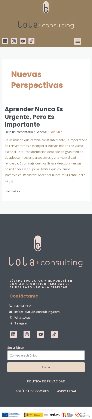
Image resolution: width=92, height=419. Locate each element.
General (41, 132)
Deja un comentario (19, 132)
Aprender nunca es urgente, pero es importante (34, 117)
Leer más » (13, 190)
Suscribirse (15, 347)
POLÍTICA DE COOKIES (32, 391)
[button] (77, 41)
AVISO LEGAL (67, 391)
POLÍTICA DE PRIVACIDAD (46, 381)
